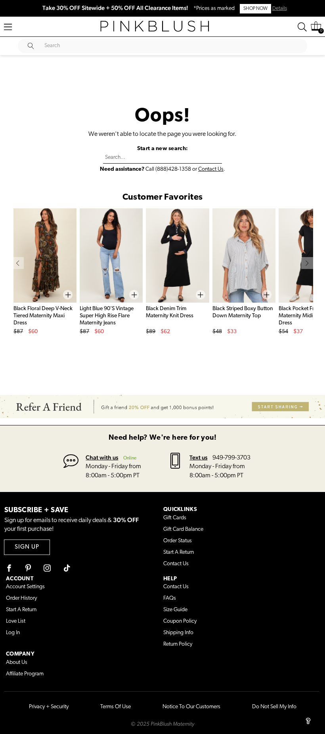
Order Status (177, 541)
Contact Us (211, 169)
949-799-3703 (231, 458)
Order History (21, 598)
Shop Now (255, 8)
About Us (16, 662)
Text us (198, 457)
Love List (15, 621)
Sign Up (27, 547)
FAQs (169, 598)
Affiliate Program (25, 674)
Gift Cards (174, 518)
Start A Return (178, 552)
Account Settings (25, 587)
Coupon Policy (180, 621)
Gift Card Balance (183, 529)
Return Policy (177, 644)
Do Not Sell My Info (274, 707)
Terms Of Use (115, 707)
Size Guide (175, 610)
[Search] (302, 27)
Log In (13, 633)
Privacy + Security (49, 707)
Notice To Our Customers (191, 707)
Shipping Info (178, 633)
